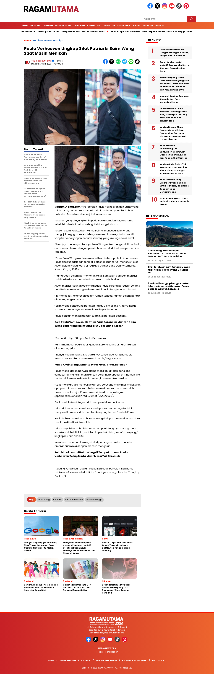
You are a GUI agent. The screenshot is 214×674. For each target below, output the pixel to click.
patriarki (57, 499)
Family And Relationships (48, 40)
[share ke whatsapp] (119, 63)
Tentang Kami (68, 660)
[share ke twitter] (112, 63)
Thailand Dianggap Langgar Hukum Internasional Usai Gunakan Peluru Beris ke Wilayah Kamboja (169, 286)
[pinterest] (186, 8)
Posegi (99, 651)
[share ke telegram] (125, 63)
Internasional (64, 25)
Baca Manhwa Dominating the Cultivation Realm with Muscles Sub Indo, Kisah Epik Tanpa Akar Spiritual (173, 151)
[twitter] (158, 8)
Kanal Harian (111, 651)
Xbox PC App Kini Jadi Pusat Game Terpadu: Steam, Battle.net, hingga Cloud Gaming (138, 31)
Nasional (36, 25)
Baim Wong (44, 499)
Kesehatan (93, 25)
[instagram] (165, 8)
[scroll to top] (205, 669)
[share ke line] (131, 63)
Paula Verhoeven (74, 499)
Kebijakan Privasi (106, 660)
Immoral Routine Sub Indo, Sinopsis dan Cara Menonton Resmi (174, 99)
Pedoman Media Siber (134, 660)
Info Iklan (158, 660)
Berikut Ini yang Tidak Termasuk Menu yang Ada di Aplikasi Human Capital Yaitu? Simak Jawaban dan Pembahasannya (174, 83)
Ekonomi (148, 25)
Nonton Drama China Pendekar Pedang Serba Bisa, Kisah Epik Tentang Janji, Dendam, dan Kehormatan (173, 114)
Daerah (48, 25)
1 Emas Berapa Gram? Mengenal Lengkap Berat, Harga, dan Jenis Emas (174, 52)
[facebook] (150, 8)
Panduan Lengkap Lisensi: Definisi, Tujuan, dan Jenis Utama (174, 201)
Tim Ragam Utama (41, 61)
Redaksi (85, 660)
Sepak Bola (123, 25)
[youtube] (172, 8)
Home (25, 25)
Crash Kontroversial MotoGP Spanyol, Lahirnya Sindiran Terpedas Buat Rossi (174, 67)
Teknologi (108, 25)
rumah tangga (94, 499)
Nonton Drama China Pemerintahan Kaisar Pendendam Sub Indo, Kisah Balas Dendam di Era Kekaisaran (172, 133)
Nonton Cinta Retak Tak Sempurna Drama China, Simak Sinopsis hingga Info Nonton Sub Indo (173, 169)
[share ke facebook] (106, 63)
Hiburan (80, 25)
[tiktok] (179, 8)
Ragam (159, 25)
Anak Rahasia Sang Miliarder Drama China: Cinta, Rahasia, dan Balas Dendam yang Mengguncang (174, 185)
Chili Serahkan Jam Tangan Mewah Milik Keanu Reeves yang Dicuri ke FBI (169, 269)
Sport (136, 25)
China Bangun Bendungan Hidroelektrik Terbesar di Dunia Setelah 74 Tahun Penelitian (167, 253)
